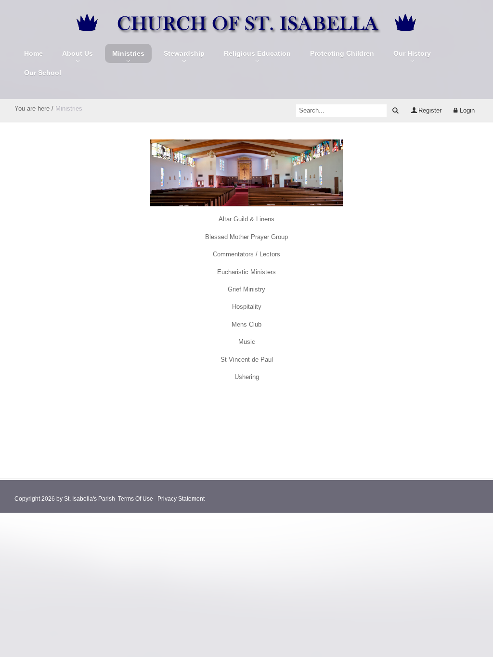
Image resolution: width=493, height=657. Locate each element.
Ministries (128, 53)
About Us (77, 53)
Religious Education (257, 53)
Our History (412, 53)
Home (33, 53)
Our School (42, 72)
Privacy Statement (181, 498)
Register (429, 110)
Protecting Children (342, 53)
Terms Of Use (135, 498)
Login (467, 110)
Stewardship (184, 53)
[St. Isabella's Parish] (246, 22)
